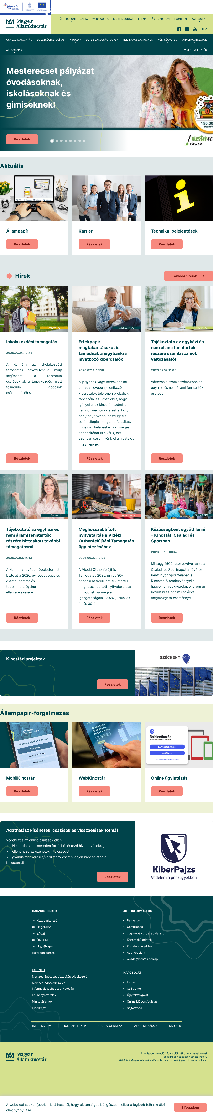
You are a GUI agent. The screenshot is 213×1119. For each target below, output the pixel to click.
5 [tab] (70, 141)
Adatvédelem (136, 952)
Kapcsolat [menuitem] (199, 18)
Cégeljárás (44, 927)
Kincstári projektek (139, 946)
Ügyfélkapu (45, 946)
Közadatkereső (47, 920)
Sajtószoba (134, 1008)
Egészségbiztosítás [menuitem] (51, 39)
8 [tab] (84, 141)
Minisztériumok (42, 1001)
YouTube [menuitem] (195, 29)
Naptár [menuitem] (84, 18)
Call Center (134, 988)
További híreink (184, 276)
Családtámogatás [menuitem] (19, 39)
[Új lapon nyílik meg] (174, 854)
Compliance (135, 926)
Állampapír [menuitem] (14, 49)
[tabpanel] (106, 103)
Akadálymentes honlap (142, 959)
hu (202, 29)
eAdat (41, 933)
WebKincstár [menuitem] (101, 18)
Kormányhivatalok (44, 995)
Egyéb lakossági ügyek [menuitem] (102, 39)
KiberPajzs (39, 1008)
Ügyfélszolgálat (137, 995)
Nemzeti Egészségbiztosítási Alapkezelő (59, 976)
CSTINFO (38, 970)
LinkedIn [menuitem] (187, 29)
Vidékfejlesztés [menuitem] (195, 49)
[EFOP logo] (25, 10)
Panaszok (133, 920)
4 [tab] (66, 141)
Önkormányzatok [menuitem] (194, 39)
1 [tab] (52, 141)
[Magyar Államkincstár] (26, 23)
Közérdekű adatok (139, 939)
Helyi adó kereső (43, 952)
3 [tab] (61, 141)
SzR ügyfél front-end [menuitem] (173, 18)
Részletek (22, 139)
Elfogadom (190, 1107)
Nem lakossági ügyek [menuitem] (138, 39)
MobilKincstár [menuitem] (123, 18)
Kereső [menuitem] (61, 19)
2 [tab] (57, 141)
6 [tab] (75, 141)
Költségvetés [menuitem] (167, 39)
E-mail (131, 982)
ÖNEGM (42, 940)
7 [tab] (79, 141)
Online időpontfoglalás (142, 1001)
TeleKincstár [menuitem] (145, 18)
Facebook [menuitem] (179, 29)
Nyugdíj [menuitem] (75, 39)
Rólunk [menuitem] (71, 18)
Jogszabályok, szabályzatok (146, 933)
